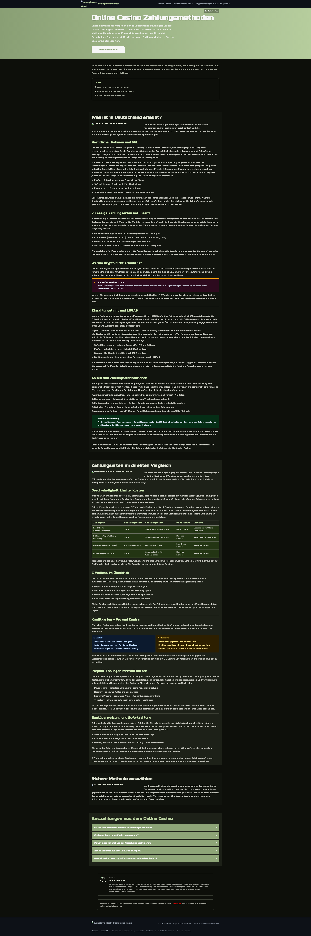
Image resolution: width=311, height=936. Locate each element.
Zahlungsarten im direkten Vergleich (115, 91)
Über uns (95, 931)
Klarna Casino (164, 4)
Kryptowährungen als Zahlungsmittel (213, 4)
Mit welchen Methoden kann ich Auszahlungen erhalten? (123, 827)
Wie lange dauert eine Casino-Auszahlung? (116, 835)
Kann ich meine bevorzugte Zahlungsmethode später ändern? (125, 858)
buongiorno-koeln (108, 3)
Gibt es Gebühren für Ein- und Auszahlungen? (117, 851)
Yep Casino (176, 904)
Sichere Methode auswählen (111, 95)
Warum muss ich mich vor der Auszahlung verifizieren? (122, 843)
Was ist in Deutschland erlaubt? (113, 87)
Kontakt (104, 931)
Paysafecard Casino (183, 4)
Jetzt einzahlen (106, 49)
